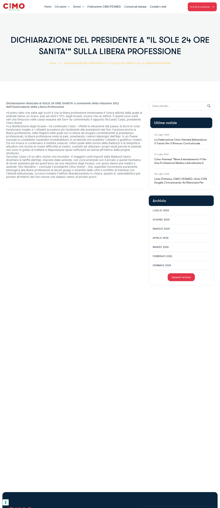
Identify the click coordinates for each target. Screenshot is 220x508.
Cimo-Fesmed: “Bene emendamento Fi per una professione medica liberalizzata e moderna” (180, 163)
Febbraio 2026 (162, 256)
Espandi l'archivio (181, 277)
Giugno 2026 (161, 219)
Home (52, 63)
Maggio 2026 (161, 228)
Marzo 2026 (161, 247)
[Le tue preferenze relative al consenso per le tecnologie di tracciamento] (6, 502)
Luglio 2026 (161, 210)
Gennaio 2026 (162, 265)
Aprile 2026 (161, 237)
